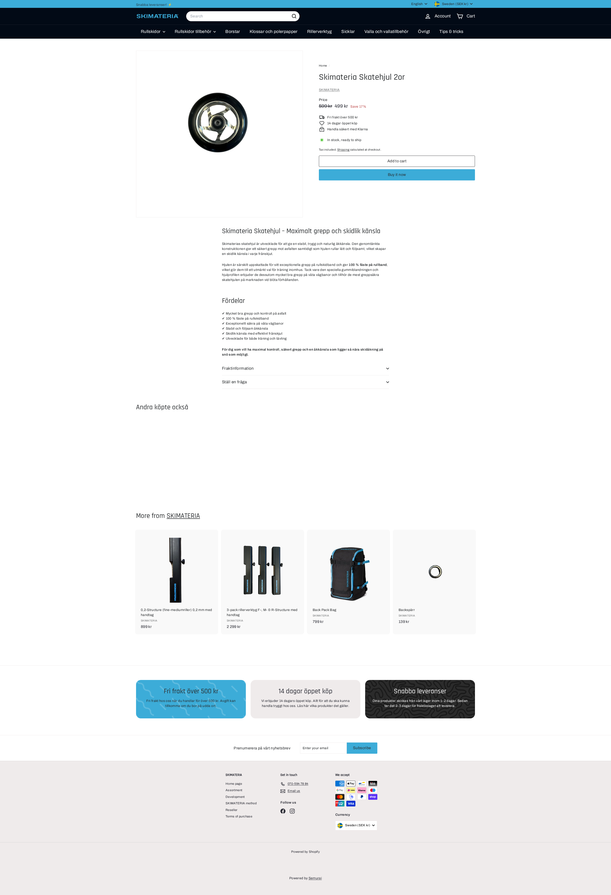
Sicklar (348, 31)
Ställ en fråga (234, 382)
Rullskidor (151, 31)
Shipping (343, 149)
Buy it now (397, 175)
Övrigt (424, 31)
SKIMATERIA (329, 89)
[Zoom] (219, 134)
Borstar (232, 31)
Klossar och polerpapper (274, 31)
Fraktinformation (238, 368)
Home (323, 65)
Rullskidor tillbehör (193, 31)
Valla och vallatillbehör (386, 31)
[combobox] (243, 16)
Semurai (315, 878)
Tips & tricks (451, 31)
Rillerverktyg (319, 31)
